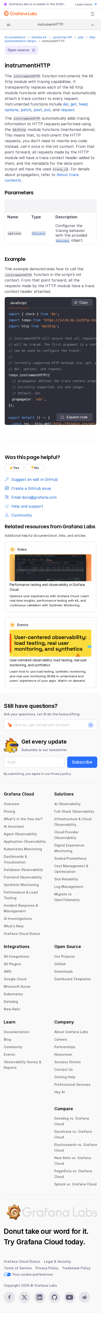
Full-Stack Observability (74, 811)
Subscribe (82, 762)
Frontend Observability (23, 877)
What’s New (14, 926)
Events (9, 1054)
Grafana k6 (39, 37)
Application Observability (25, 841)
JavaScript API (62, 37)
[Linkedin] (39, 1297)
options (11, 109)
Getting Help (64, 1077)
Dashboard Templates (72, 979)
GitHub (60, 964)
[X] (24, 1297)
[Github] (54, 1297)
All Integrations (16, 956)
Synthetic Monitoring (21, 885)
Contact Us (63, 1069)
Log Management (68, 887)
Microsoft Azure (17, 986)
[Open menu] (92, 14)
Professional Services (72, 1084)
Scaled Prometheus (70, 858)
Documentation (15, 37)
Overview (11, 804)
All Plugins (12, 964)
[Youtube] (69, 1297)
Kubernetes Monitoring (23, 849)
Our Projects (64, 956)
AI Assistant (14, 826)
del (65, 104)
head (83, 104)
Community (13, 1047)
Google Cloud (15, 979)
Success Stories (67, 1062)
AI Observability (67, 804)
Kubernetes (13, 994)
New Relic (12, 1009)
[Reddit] (84, 1297)
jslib (81, 37)
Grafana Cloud (39, 1242)
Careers (60, 1039)
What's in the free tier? (23, 819)
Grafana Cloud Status (22, 934)
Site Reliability (66, 879)
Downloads (63, 971)
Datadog (11, 1001)
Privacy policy (61, 774)
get (73, 104)
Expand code (77, 417)
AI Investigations (18, 919)
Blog (7, 1039)
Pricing (9, 811)
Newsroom (63, 1054)
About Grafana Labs (71, 1032)
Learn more (83, 4)
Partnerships (64, 1047)
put (47, 109)
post (38, 109)
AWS (7, 971)
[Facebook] (9, 1297)
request (67, 109)
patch (26, 109)
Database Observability (23, 870)
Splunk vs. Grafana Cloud (75, 1184)
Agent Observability (20, 834)
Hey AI (59, 1092)
